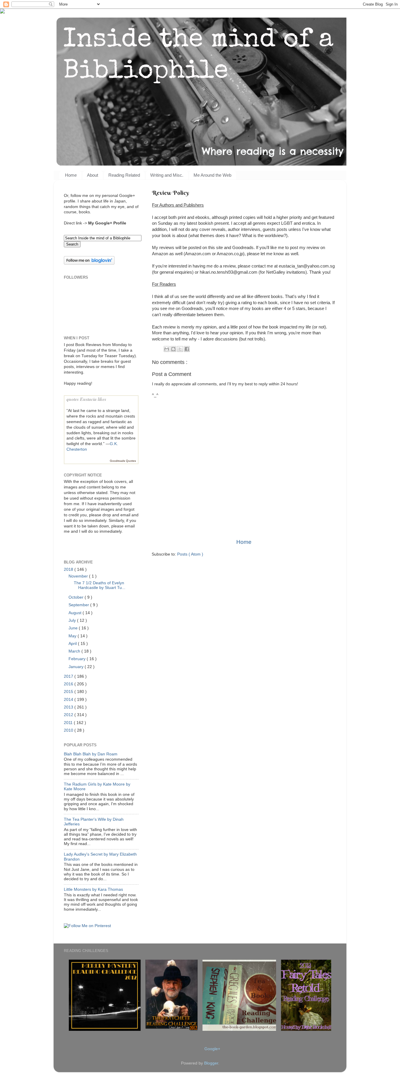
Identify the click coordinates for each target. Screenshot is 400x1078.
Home (71, 175)
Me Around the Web (212, 175)
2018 (69, 569)
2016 (69, 684)
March (75, 651)
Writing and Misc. (166, 175)
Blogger (211, 1063)
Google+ (212, 1049)
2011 (69, 723)
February (78, 659)
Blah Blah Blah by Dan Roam (90, 754)
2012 (69, 715)
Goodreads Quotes (123, 460)
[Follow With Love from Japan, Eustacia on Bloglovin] (89, 263)
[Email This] (167, 349)
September (79, 605)
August (76, 613)
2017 (69, 676)
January (77, 667)
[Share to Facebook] (187, 349)
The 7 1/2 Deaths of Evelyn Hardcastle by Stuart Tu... (99, 585)
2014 (69, 699)
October (77, 597)
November (79, 576)
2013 (69, 707)
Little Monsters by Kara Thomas (93, 889)
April (73, 643)
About (92, 175)
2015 (69, 691)
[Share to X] (180, 349)
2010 (69, 730)
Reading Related (124, 175)
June (74, 628)
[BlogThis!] (173, 349)
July (73, 620)
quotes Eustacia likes (86, 399)
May (73, 636)
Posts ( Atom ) (190, 554)
